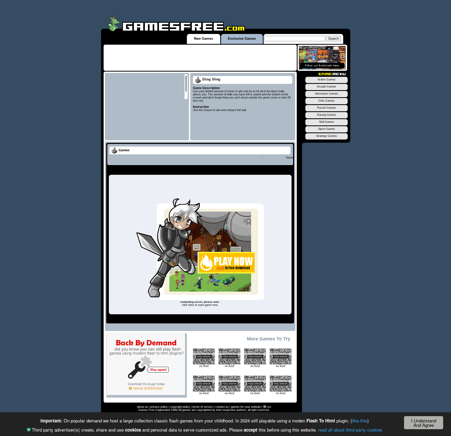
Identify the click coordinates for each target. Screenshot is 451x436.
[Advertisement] (200, 57)
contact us (222, 406)
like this (359, 420)
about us (142, 406)
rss (268, 406)
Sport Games (326, 128)
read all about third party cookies (350, 429)
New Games (203, 38)
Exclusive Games (242, 38)
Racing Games (326, 114)
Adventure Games (326, 93)
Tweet (289, 157)
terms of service (202, 406)
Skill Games (326, 121)
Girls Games (326, 100)
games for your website (246, 406)
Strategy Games (326, 135)
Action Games (327, 79)
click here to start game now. (200, 304)
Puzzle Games (326, 107)
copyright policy (180, 406)
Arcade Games (326, 86)
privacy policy (159, 406)
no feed (204, 366)
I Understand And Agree (423, 422)
